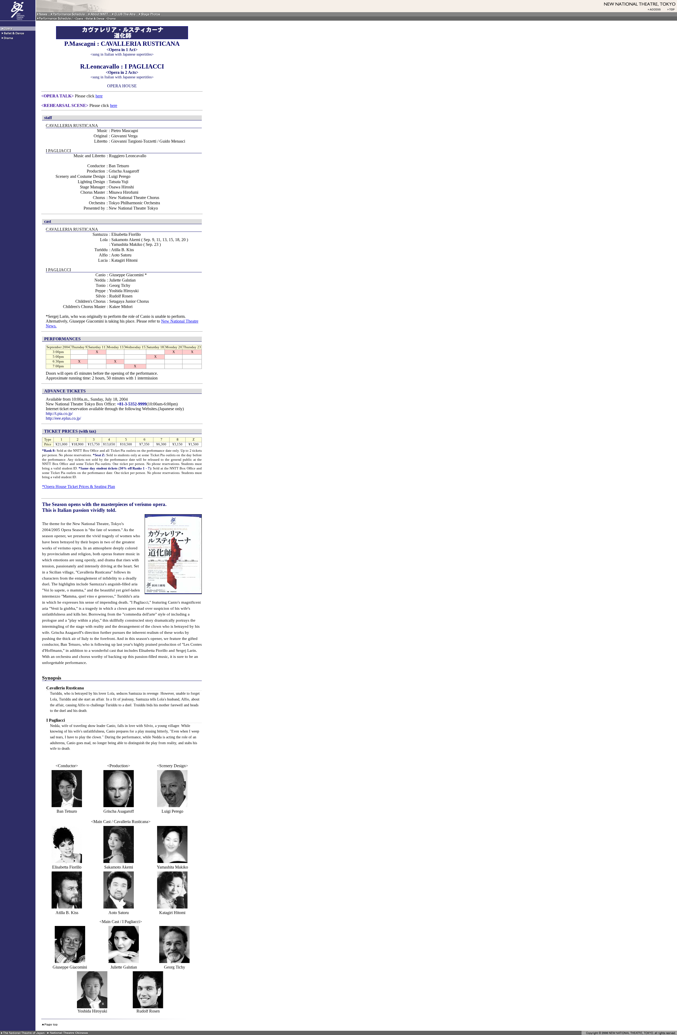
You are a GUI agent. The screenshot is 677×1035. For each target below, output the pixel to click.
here (99, 96)
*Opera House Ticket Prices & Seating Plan (78, 486)
